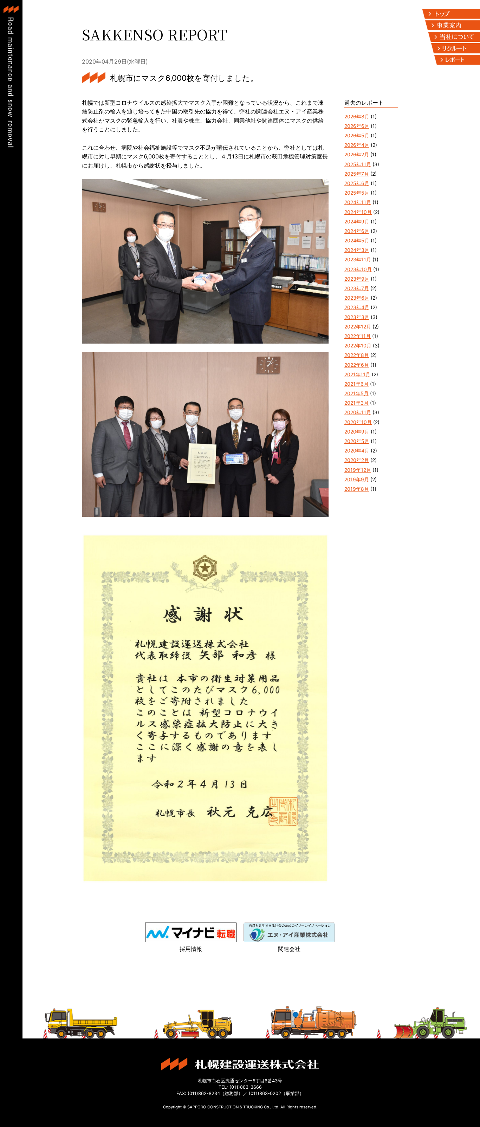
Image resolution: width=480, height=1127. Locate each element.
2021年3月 (356, 403)
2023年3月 (356, 317)
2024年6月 (356, 231)
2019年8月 (356, 489)
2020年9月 (356, 432)
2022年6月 (356, 365)
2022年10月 (357, 345)
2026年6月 (356, 126)
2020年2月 (356, 460)
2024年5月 (356, 240)
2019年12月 (357, 470)
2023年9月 (356, 279)
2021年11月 (357, 374)
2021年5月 (356, 393)
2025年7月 (356, 174)
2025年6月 (356, 183)
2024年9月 (356, 221)
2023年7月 (356, 288)
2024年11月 (357, 202)
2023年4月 (356, 307)
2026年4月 (356, 145)
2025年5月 (356, 193)
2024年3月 (356, 250)
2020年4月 (356, 451)
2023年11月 (357, 259)
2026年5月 (356, 135)
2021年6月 (356, 384)
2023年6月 (356, 298)
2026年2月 (356, 154)
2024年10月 (358, 212)
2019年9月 (356, 479)
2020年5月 (356, 441)
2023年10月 (358, 269)
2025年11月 (357, 164)
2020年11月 (357, 412)
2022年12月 (357, 327)
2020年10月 (358, 422)
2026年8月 (356, 116)
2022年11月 (357, 336)
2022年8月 (356, 355)
